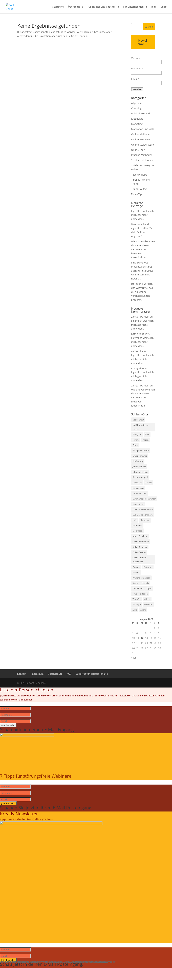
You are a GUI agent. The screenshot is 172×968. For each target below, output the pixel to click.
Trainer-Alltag (139, 189)
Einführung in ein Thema (140, 427)
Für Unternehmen (133, 7)
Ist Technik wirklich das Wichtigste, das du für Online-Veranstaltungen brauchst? (142, 291)
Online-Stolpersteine (143, 144)
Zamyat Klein (138, 351)
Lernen (148, 482)
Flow (147, 434)
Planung (136, 567)
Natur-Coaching (140, 536)
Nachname (137, 68)
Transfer (137, 599)
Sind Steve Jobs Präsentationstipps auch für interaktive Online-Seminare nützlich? (142, 270)
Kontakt (21, 673)
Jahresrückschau (140, 472)
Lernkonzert (138, 488)
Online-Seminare (140, 139)
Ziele (135, 609)
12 (142, 637)
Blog (153, 7)
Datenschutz (55, 673)
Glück (135, 445)
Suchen (149, 26)
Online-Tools (138, 149)
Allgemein (136, 103)
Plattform (147, 567)
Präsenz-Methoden (142, 155)
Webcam (148, 604)
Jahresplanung (139, 466)
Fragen (145, 439)
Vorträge (137, 604)
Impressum (37, 673)
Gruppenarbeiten (141, 450)
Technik (145, 583)
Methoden (137, 525)
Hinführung (138, 461)
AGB (69, 673)
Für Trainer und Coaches (102, 7)
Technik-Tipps (139, 174)
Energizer (137, 434)
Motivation (137, 530)
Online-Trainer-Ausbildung (140, 559)
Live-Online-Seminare (143, 509)
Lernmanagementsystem (144, 498)
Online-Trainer (139, 552)
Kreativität (137, 118)
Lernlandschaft (139, 493)
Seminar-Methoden (142, 160)
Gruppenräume (140, 455)
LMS (135, 520)
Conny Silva (137, 368)
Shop (164, 7)
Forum (136, 439)
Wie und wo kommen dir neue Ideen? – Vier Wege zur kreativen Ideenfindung (143, 249)
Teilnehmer (138, 588)
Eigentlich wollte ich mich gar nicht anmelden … (142, 215)
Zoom (143, 609)
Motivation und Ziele (142, 129)
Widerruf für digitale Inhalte (92, 673)
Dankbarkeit (138, 419)
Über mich (74, 7)
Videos (147, 599)
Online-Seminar (140, 546)
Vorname (136, 58)
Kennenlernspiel (140, 477)
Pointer (136, 572)
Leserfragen (138, 504)
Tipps (149, 588)
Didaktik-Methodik (141, 113)
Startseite (58, 7)
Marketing (137, 124)
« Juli (134, 657)
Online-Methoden (141, 134)
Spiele (135, 583)
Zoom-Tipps (137, 194)
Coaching (136, 108)
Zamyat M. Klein (140, 316)
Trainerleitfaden (140, 593)
